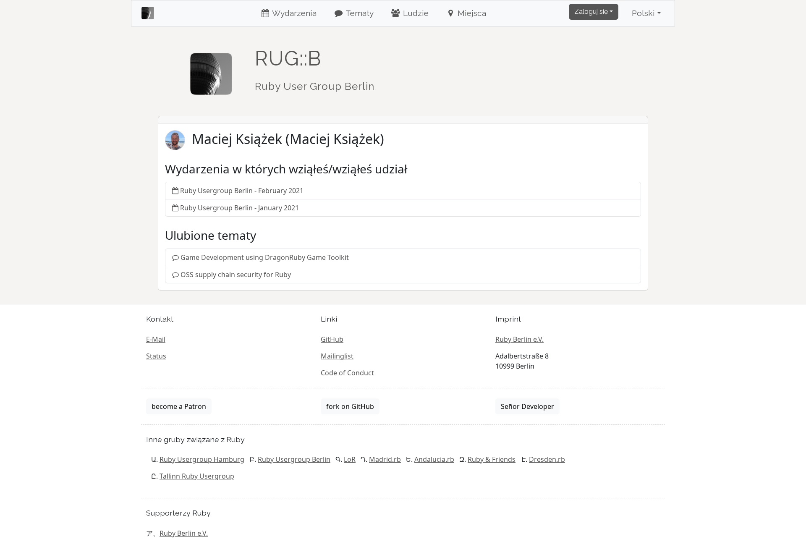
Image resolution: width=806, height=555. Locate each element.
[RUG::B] (211, 70)
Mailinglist (337, 356)
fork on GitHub (350, 406)
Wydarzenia (293, 13)
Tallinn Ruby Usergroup (197, 476)
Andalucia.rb (434, 459)
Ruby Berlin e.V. (519, 339)
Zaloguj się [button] (591, 12)
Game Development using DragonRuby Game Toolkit (265, 257)
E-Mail (155, 339)
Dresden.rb (547, 459)
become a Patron (179, 406)
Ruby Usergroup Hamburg (202, 459)
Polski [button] (643, 13)
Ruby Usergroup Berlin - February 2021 (242, 190)
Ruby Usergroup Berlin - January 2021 (239, 207)
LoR (350, 459)
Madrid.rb (385, 459)
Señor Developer (527, 406)
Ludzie (415, 13)
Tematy (359, 13)
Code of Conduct (347, 372)
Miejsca (470, 13)
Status (156, 356)
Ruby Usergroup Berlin (294, 459)
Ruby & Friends (492, 459)
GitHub (332, 339)
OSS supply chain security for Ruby (236, 274)
